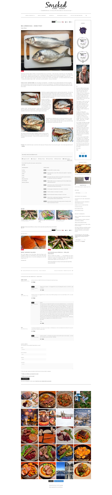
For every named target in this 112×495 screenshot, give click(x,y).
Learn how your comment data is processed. (43, 381)
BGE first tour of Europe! (56, 261)
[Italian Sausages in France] (64, 214)
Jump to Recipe (24, 28)
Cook (49, 158)
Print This (70, 160)
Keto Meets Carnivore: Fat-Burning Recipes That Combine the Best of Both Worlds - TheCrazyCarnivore (82, 229)
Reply (34, 282)
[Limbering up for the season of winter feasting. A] (29, 470)
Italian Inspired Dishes (69, 261)
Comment (23, 362)
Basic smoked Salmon (28, 252)
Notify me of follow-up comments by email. (30, 373)
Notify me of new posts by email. (28, 376)
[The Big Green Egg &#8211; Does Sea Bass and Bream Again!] (47, 214)
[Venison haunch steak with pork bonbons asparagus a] (64, 452)
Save (23, 71)
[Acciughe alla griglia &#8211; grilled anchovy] (29, 214)
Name (22, 347)
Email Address (24, 352)
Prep (40, 158)
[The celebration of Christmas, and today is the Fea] (64, 435)
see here (23, 146)
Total (57, 158)
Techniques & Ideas (62, 15)
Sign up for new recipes (76, 15)
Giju (22, 327)
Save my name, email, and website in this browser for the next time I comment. (36, 371)
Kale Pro (55, 487)
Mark (33, 302)
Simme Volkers (24, 279)
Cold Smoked (23, 260)
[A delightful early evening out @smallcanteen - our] (82, 470)
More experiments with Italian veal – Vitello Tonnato (34, 270)
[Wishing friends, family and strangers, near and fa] (82, 417)
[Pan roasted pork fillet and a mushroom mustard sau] (47, 452)
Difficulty (66, 158)
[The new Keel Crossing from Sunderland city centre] (64, 470)
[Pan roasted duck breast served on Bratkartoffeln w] (29, 452)
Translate (83, 241)
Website (22, 357)
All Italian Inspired (50, 261)
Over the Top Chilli (78, 206)
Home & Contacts (29, 15)
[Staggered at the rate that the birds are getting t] (82, 399)
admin (33, 286)
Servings (34, 158)
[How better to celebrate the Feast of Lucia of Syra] (82, 435)
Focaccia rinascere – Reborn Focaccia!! (62, 270)
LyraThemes (60, 487)
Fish (23, 227)
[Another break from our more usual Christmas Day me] (47, 417)
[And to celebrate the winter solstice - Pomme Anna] (29, 435)
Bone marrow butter (79, 208)
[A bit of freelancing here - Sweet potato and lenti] (82, 452)
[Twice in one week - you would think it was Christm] (47, 435)
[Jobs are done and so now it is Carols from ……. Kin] (64, 417)
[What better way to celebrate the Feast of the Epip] (64, 399)
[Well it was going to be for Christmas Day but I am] (29, 399)
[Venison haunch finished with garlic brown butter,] (47, 399)
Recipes (51, 15)
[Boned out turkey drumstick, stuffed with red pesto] (47, 470)
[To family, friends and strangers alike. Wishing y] (29, 417)
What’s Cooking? (42, 15)
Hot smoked (63, 261)
